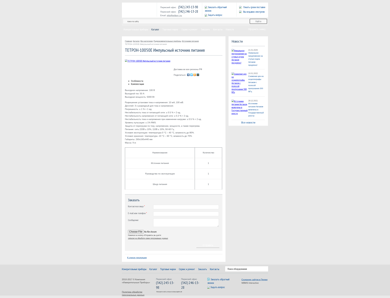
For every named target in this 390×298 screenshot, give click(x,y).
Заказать (205, 29)
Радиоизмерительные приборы (167, 41)
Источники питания (190, 41)
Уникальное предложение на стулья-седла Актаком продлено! (255, 59)
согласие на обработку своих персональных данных (148, 238)
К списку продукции (137, 257)
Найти (266, 268)
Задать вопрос (215, 15)
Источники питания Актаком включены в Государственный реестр (256, 110)
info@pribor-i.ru (174, 15)
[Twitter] (191, 75)
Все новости (248, 122)
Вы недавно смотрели (254, 11)
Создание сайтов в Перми (254, 279)
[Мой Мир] (198, 75)
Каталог (155, 29)
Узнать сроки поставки (254, 7)
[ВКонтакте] (188, 75)
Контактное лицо (136, 206)
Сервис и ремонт (189, 29)
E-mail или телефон (137, 213)
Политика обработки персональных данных (133, 293)
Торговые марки (170, 29)
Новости (230, 29)
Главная (128, 41)
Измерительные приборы (136, 29)
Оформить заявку (257, 29)
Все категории (146, 41)
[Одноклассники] (194, 75)
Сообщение (133, 220)
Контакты (217, 29)
